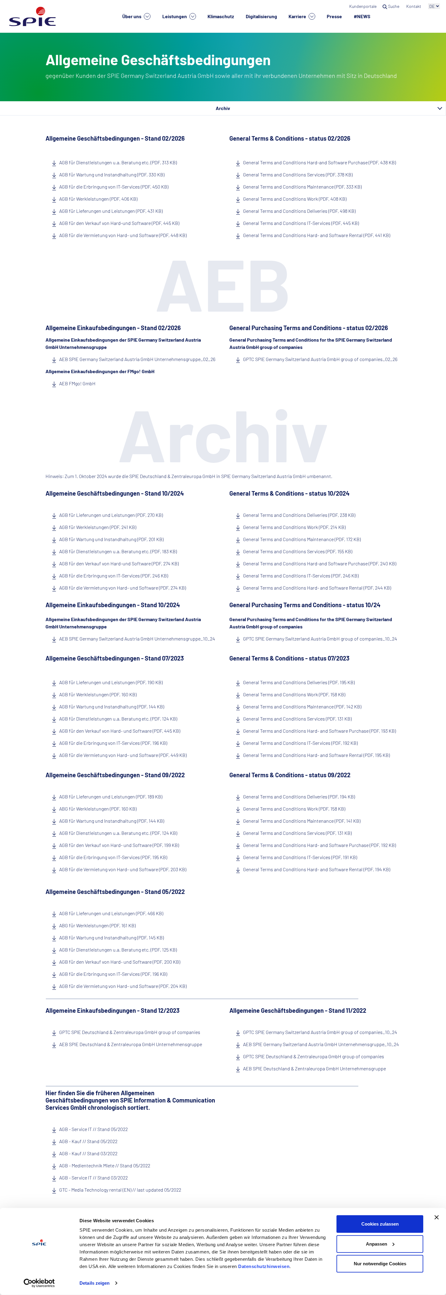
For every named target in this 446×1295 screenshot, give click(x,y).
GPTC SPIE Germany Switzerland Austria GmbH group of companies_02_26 (320, 359)
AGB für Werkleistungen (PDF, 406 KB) (98, 199)
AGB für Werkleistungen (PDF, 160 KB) (98, 694)
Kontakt (414, 6)
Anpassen (376, 1243)
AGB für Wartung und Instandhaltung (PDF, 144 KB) (111, 706)
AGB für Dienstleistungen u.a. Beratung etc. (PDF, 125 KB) (118, 949)
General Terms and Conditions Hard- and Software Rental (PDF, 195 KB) (316, 755)
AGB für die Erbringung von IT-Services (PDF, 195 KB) (113, 857)
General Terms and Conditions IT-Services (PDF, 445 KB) (301, 223)
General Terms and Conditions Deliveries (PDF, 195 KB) (299, 682)
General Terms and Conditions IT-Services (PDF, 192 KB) (300, 743)
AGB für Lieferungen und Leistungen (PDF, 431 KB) (111, 211)
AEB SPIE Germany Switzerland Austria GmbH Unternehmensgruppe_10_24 (137, 638)
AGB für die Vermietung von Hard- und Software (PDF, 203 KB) (122, 869)
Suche (393, 6)
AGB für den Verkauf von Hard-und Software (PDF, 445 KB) (119, 223)
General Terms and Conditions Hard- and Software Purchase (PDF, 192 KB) (319, 845)
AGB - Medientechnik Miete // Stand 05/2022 (104, 1165)
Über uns (132, 16)
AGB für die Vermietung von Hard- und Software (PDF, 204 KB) (123, 986)
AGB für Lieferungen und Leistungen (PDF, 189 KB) (110, 796)
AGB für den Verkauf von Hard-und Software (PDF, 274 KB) (119, 563)
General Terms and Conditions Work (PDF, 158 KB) (294, 694)
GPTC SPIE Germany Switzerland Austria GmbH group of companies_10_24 (320, 638)
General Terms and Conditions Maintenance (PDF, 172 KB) (302, 539)
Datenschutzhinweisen (263, 1266)
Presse (334, 16)
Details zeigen (94, 1283)
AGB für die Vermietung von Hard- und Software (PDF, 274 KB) (122, 588)
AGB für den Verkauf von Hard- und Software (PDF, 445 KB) (119, 731)
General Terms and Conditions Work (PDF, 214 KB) (294, 527)
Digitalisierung (261, 16)
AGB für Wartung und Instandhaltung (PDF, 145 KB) (111, 937)
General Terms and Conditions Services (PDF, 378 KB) (298, 174)
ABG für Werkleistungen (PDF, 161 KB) (97, 925)
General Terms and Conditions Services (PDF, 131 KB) (297, 718)
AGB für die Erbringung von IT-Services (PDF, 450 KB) (113, 186)
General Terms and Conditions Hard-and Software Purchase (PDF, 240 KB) (319, 563)
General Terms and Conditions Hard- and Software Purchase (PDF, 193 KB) (319, 731)
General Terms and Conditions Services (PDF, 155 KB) (297, 551)
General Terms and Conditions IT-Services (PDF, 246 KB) (301, 575)
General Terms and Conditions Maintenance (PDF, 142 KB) (302, 706)
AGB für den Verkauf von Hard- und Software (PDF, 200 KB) (119, 962)
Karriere (298, 16)
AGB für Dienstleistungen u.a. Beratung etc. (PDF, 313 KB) (118, 162)
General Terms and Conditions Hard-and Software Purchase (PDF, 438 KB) (319, 162)
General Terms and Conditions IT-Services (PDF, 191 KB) (300, 857)
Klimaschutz (221, 16)
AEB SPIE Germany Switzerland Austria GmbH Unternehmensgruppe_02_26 (137, 359)
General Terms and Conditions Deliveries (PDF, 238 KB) (299, 515)
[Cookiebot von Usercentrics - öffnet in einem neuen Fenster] (39, 1283)
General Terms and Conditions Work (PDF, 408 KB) (294, 199)
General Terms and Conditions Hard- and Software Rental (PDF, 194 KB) (316, 869)
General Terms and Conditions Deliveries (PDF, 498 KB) (299, 211)
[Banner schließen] (436, 1217)
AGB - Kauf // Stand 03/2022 (88, 1153)
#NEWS (362, 16)
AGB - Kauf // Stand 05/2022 (88, 1141)
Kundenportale (363, 6)
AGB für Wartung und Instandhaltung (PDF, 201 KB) (111, 539)
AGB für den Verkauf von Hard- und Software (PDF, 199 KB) (119, 845)
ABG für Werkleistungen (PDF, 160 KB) (98, 808)
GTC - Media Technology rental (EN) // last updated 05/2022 (120, 1190)
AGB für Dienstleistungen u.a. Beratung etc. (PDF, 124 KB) (118, 718)
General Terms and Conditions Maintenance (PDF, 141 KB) (301, 821)
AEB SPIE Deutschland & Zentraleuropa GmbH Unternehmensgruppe (130, 1044)
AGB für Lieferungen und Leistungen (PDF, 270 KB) (111, 515)
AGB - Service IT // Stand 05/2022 (93, 1129)
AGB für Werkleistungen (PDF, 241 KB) (97, 527)
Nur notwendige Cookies (380, 1263)
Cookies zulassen (380, 1223)
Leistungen (175, 16)
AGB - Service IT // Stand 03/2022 (93, 1177)
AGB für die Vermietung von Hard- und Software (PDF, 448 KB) (123, 235)
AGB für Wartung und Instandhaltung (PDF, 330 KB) (111, 174)
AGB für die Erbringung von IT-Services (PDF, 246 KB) (113, 575)
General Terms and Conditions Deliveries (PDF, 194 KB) (299, 796)
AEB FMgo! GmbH (77, 383)
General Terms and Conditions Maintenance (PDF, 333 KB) (302, 186)
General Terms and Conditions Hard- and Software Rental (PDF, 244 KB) (317, 588)
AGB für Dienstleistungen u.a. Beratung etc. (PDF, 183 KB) (118, 551)
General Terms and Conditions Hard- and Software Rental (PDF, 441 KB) (316, 235)
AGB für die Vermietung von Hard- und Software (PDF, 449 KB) (123, 755)
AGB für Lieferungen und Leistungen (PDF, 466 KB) (111, 913)
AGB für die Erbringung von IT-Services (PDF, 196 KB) (113, 743)
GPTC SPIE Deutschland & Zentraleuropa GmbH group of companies (129, 1032)
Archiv (223, 108)
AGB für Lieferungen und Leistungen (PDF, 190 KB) (111, 682)
